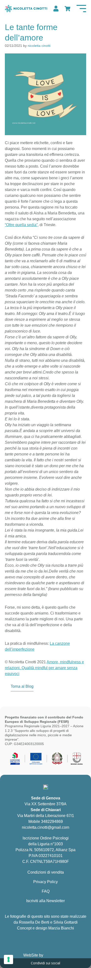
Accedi (55, 8)
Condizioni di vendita (45, 872)
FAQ (46, 891)
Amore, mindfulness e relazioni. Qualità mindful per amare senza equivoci (44, 668)
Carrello (67, 8)
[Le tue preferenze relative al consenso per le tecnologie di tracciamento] (8, 959)
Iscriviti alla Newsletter (45, 901)
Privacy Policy (45, 882)
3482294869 (52, 821)
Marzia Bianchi (61, 928)
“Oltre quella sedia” (21, 225)
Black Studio (56, 955)
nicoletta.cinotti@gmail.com (45, 827)
